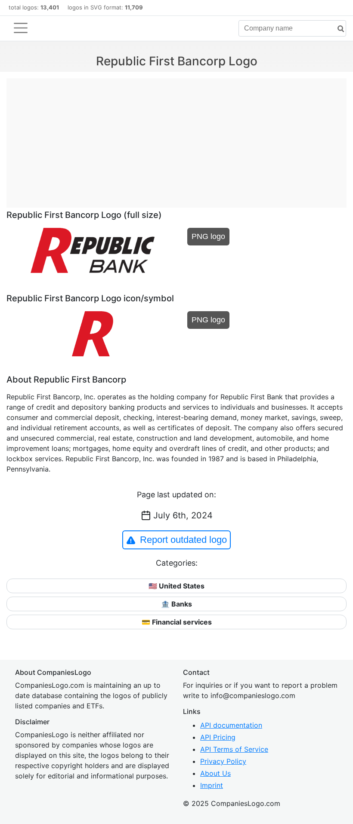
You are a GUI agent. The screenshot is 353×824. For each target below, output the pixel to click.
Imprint (211, 785)
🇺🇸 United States (176, 586)
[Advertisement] (176, 138)
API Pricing (217, 737)
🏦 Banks (176, 604)
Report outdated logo (183, 539)
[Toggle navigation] (20, 28)
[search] (337, 29)
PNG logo (208, 236)
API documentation (231, 725)
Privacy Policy (223, 761)
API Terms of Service (234, 749)
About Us (215, 773)
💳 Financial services (177, 622)
